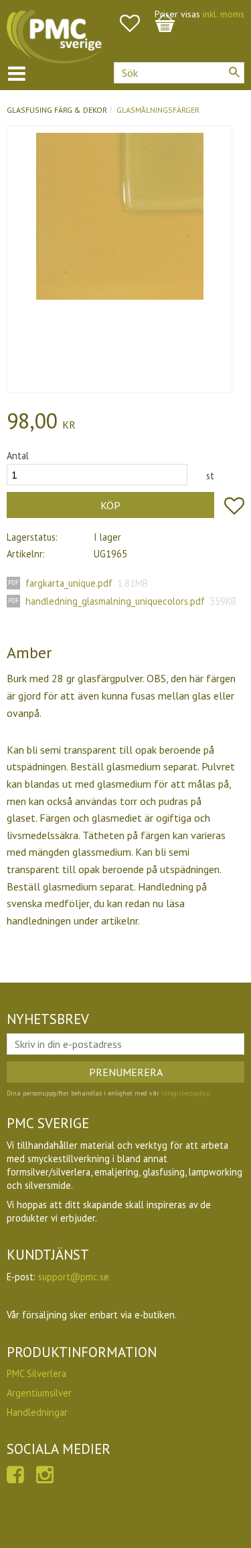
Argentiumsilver (39, 1392)
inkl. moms (223, 14)
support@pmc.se (73, 1276)
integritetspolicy (185, 1093)
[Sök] (234, 72)
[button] (136, 23)
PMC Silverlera (36, 1373)
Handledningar (37, 1412)
